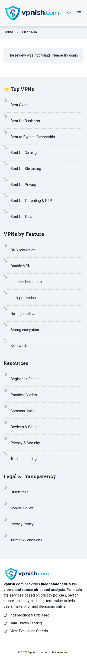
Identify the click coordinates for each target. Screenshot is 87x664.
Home (8, 32)
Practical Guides (23, 395)
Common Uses (22, 411)
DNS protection (22, 250)
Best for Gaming (23, 152)
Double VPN (20, 266)
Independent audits (26, 282)
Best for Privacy (23, 184)
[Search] (69, 13)
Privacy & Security (25, 443)
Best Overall (20, 105)
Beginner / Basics (24, 379)
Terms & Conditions (26, 540)
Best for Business (25, 121)
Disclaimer (19, 492)
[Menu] (79, 13)
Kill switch (18, 345)
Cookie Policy (21, 508)
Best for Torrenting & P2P (31, 200)
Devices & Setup (24, 427)
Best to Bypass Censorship (32, 137)
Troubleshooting (23, 458)
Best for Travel (22, 216)
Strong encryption (24, 330)
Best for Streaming (25, 168)
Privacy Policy (22, 524)
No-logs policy (22, 314)
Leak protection (23, 298)
